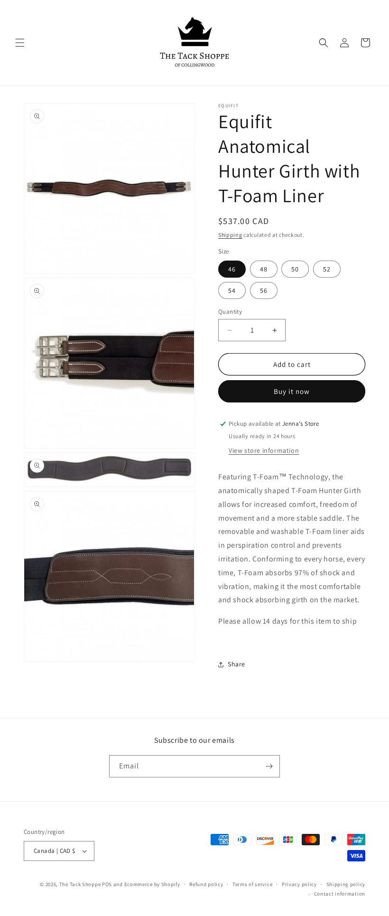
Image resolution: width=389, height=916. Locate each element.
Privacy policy (299, 884)
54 (232, 290)
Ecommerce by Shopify (152, 884)
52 (327, 269)
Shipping (230, 234)
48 (264, 269)
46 (232, 269)
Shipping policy (346, 884)
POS (107, 884)
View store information (264, 450)
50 (295, 269)
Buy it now (292, 391)
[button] (19, 42)
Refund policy (206, 884)
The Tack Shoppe (80, 884)
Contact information (339, 893)
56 (264, 290)
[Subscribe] (269, 766)
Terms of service (252, 884)
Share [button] (236, 664)
